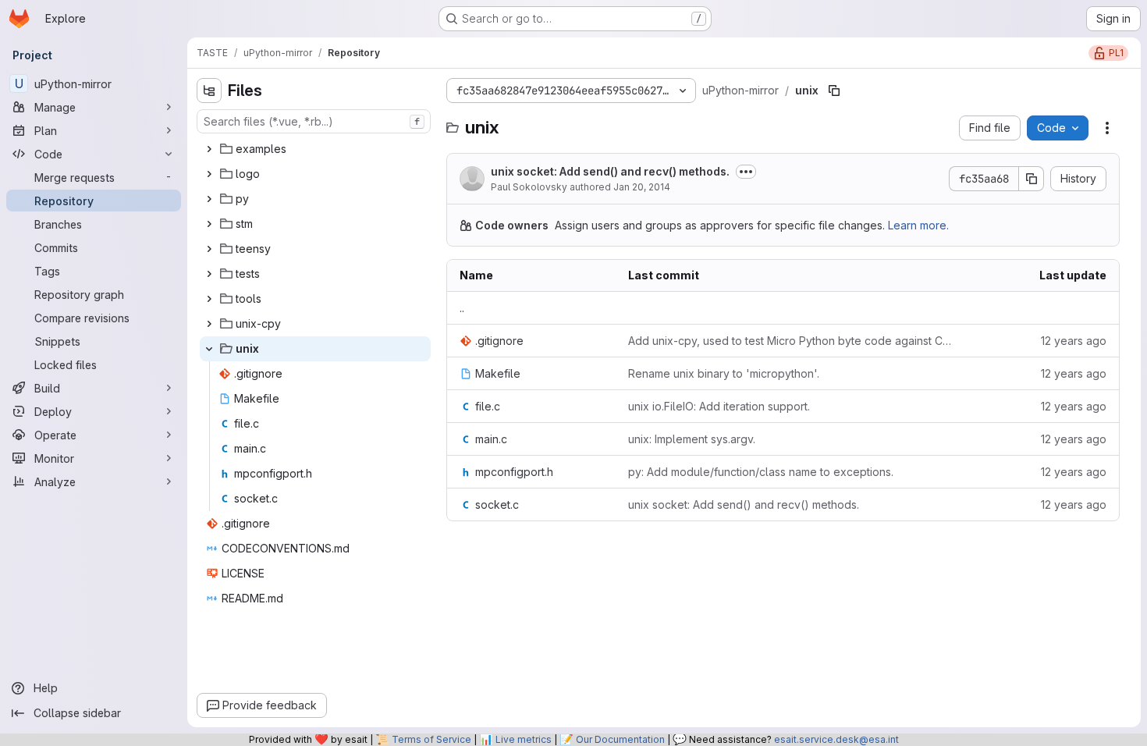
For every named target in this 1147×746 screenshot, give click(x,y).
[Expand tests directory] (209, 274)
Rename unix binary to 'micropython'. (723, 373)
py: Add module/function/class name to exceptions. (760, 471)
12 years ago (1073, 340)
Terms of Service (431, 739)
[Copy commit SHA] (1031, 178)
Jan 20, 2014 (641, 187)
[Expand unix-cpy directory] (209, 323)
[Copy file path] (834, 90)
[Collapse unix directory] (209, 348)
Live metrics (523, 739)
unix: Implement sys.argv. (691, 439)
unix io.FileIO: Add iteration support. (719, 406)
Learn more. (918, 225)
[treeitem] (315, 149)
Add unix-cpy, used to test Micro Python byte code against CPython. (792, 340)
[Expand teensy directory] (209, 249)
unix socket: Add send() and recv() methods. (610, 171)
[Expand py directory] (209, 199)
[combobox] (314, 121)
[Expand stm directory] (209, 224)
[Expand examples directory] (209, 149)
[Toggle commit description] (746, 172)
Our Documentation (620, 739)
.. (462, 307)
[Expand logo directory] (209, 174)
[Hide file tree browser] (209, 90)
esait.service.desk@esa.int (836, 739)
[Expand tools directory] (209, 299)
